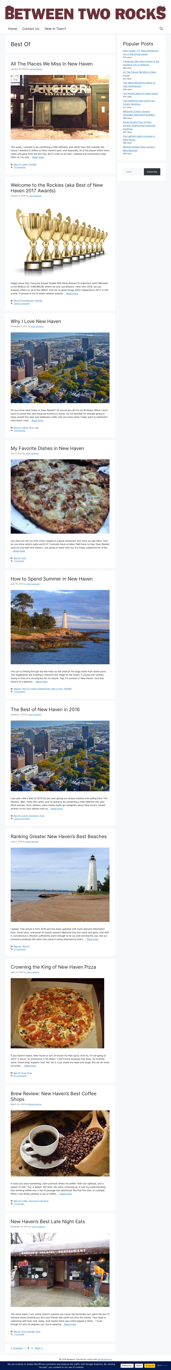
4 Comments (20, 430)
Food (23, 558)
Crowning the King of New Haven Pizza (53, 967)
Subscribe (152, 171)
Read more (38, 157)
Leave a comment (22, 303)
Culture (24, 164)
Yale (36, 427)
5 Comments (20, 167)
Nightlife (32, 164)
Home (12, 29)
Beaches (18, 689)
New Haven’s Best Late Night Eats (48, 1221)
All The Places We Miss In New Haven (52, 64)
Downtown (34, 816)
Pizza (31, 427)
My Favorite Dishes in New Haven (47, 448)
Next (39, 1348)
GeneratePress (105, 1359)
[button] (161, 29)
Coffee (24, 1201)
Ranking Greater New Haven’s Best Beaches (59, 836)
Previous (17, 1348)
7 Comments (19, 691)
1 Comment (19, 561)
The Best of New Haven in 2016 (45, 709)
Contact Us (30, 29)
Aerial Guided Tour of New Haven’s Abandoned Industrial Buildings (139, 125)
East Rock (43, 1201)
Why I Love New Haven (36, 321)
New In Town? (55, 29)
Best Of (17, 164)
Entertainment (27, 300)
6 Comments (20, 949)
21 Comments (20, 1076)
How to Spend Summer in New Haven (52, 579)
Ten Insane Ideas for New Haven (140, 93)
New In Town (57, 689)
